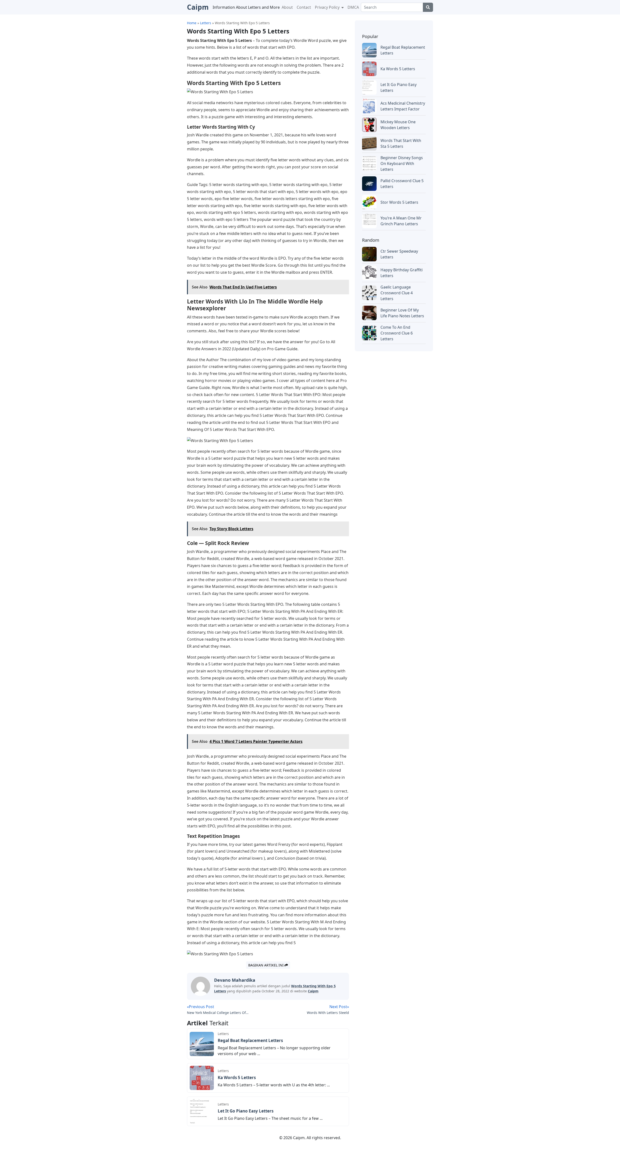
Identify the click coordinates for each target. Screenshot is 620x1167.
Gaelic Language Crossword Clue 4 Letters (396, 292)
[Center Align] (428, 7)
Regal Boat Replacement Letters (250, 1040)
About (287, 7)
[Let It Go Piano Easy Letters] (202, 1111)
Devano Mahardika (234, 980)
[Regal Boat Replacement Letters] (202, 1043)
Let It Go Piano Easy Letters (245, 1111)
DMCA (353, 7)
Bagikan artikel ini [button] (266, 965)
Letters (223, 1033)
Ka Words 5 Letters (237, 1077)
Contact (304, 7)
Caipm (313, 991)
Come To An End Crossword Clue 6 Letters (396, 333)
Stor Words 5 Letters (399, 202)
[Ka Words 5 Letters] (202, 1077)
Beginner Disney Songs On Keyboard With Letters (401, 163)
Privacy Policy (328, 7)
